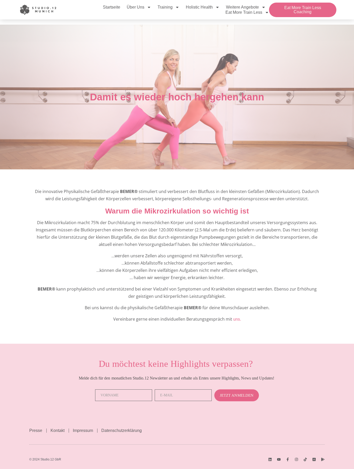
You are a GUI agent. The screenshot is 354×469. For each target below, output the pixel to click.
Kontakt (58, 430)
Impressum (83, 430)
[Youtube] (279, 459)
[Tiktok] (305, 459)
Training (165, 7)
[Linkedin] (270, 459)
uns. (237, 319)
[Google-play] (323, 459)
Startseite (111, 7)
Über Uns (135, 7)
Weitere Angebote (242, 7)
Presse (35, 430)
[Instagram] (296, 459)
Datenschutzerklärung (121, 430)
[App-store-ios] (314, 459)
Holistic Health (199, 7)
